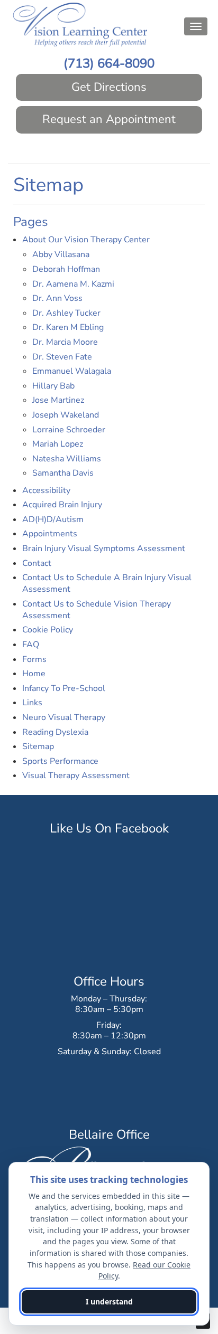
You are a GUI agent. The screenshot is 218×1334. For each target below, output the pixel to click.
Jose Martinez (58, 400)
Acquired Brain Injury (62, 504)
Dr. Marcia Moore (65, 342)
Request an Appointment (109, 119)
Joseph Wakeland (65, 415)
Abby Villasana (60, 254)
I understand (109, 1302)
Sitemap (38, 746)
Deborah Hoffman (66, 269)
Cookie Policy (47, 630)
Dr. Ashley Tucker (66, 313)
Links (32, 702)
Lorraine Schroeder (68, 430)
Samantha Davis (63, 473)
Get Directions (109, 87)
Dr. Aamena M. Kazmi (73, 284)
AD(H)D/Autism (53, 519)
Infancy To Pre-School (63, 688)
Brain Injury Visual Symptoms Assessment (103, 548)
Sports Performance (60, 761)
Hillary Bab (53, 386)
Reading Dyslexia (55, 732)
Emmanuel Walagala (71, 371)
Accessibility (46, 490)
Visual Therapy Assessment (76, 775)
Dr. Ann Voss (57, 298)
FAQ (30, 644)
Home (34, 673)
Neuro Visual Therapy (63, 717)
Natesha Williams (66, 459)
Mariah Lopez (57, 444)
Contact (36, 563)
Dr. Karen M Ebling (68, 327)
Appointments (49, 534)
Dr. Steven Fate (62, 357)
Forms (34, 659)
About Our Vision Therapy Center (86, 239)
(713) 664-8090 (109, 63)
